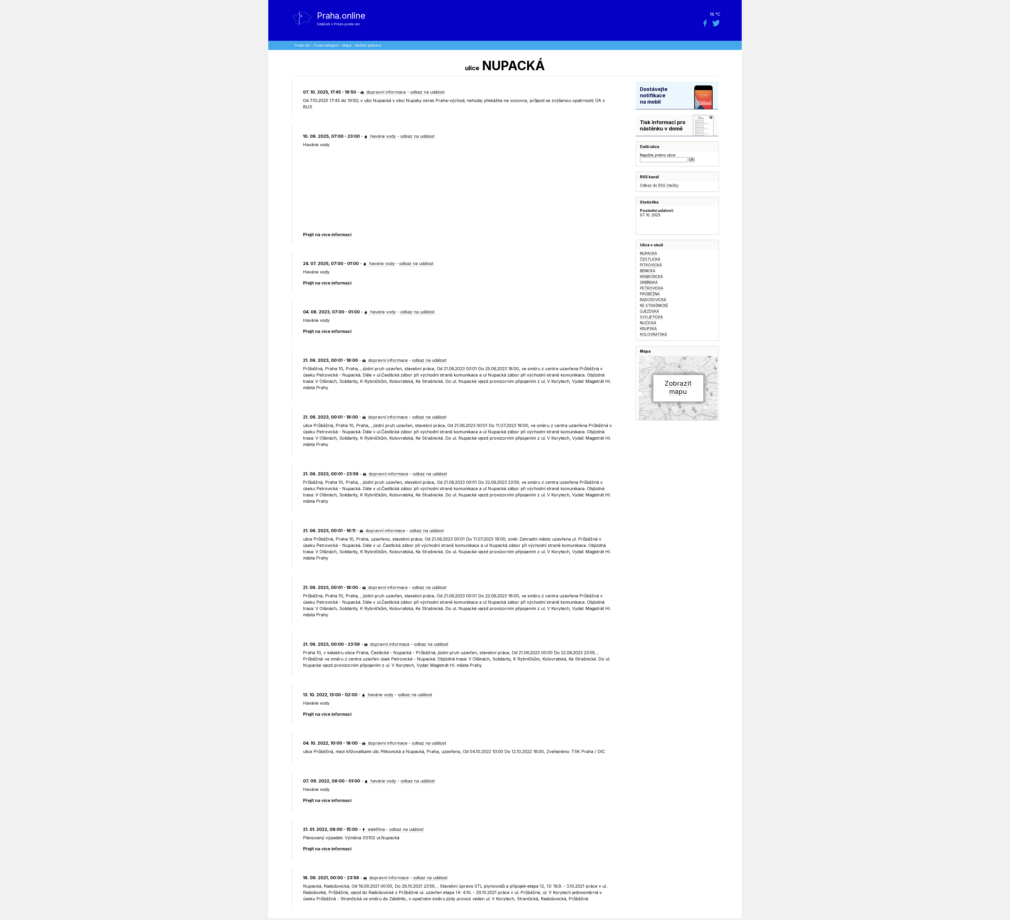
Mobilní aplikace (368, 45)
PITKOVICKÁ (651, 265)
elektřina (376, 829)
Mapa (346, 45)
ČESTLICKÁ (650, 259)
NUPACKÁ (648, 253)
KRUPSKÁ (648, 328)
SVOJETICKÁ (651, 317)
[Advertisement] (458, 190)
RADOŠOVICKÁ (653, 299)
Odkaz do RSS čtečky (659, 185)
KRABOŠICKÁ (651, 276)
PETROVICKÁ (651, 288)
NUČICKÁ (648, 323)
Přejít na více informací (327, 234)
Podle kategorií (326, 45)
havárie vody (382, 136)
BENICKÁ (647, 270)
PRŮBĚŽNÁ (650, 294)
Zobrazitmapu (677, 387)
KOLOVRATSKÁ (653, 334)
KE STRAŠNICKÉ (654, 305)
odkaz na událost (427, 92)
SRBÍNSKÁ (649, 282)
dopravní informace (385, 92)
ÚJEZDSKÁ (649, 311)
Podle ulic (302, 45)
